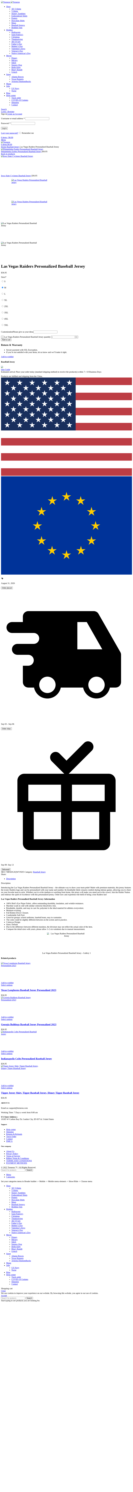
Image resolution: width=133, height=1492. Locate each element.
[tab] (69, 879)
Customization (7, 332)
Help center (11, 1129)
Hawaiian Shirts (18, 20)
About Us (10, 1151)
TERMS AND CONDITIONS (19, 1161)
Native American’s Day (21, 53)
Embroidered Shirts (19, 16)
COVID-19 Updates (19, 100)
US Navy (15, 88)
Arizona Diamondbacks (21, 81)
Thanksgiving (17, 39)
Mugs (13, 23)
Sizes (3, 277)
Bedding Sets (16, 28)
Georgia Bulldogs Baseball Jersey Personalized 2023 (28, 1024)
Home (4, 147)
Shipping (15, 102)
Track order (16, 98)
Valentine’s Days (18, 49)
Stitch (13, 63)
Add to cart (6, 340)
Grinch (14, 72)
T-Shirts (14, 11)
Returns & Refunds (14, 1134)
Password (6, 123)
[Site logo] (6, 2)
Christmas (15, 37)
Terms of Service (13, 1156)
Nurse (13, 91)
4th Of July (16, 42)
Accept (4, 1295)
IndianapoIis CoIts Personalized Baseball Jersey (26, 1058)
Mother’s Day (17, 46)
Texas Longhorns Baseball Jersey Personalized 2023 (28, 990)
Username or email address (13, 118)
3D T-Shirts (16, 9)
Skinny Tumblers (18, 13)
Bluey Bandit (16, 70)
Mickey (14, 60)
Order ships (6, 729)
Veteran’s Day (17, 51)
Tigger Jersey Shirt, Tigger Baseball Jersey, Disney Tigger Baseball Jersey (40, 1092)
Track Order (11, 1136)
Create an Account (14, 114)
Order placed (7, 588)
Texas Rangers (17, 79)
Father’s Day (16, 44)
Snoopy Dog (16, 65)
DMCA (9, 1141)
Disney (14, 58)
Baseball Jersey (13, 147)
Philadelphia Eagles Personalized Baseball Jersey (21, 151)
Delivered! (6, 869)
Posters (14, 18)
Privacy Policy (12, 1154)
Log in (4, 128)
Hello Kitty (16, 67)
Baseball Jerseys (18, 25)
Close (3, 1291)
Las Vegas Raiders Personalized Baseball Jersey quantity (27, 337)
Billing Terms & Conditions (17, 1158)
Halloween (15, 32)
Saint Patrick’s (17, 35)
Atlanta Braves (17, 77)
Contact (14, 105)
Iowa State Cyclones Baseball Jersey (16, 176)
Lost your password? (9, 133)
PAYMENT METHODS (16, 1163)
